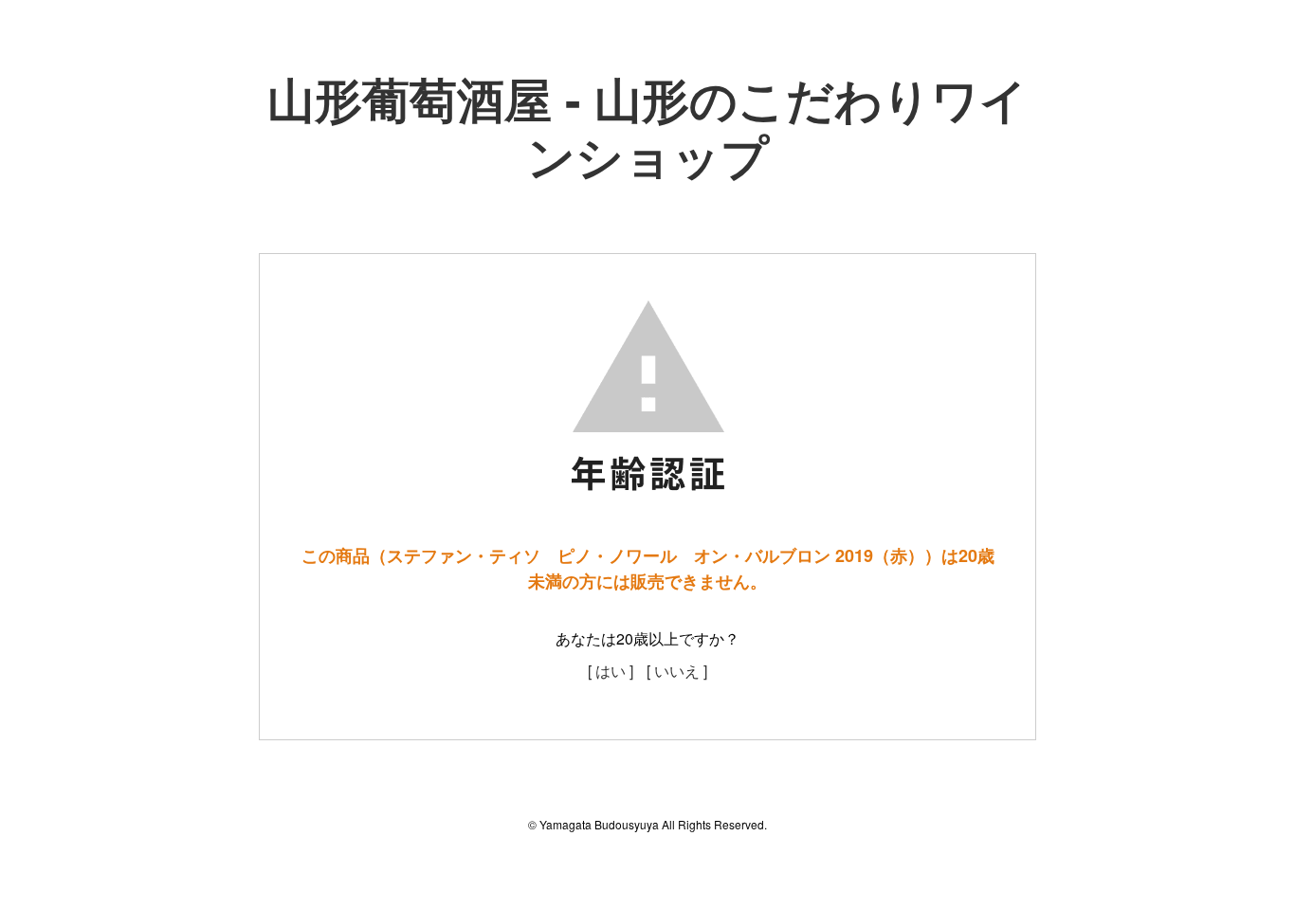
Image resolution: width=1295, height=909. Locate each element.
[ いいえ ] (677, 671)
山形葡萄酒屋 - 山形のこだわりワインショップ (647, 126)
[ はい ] (610, 671)
